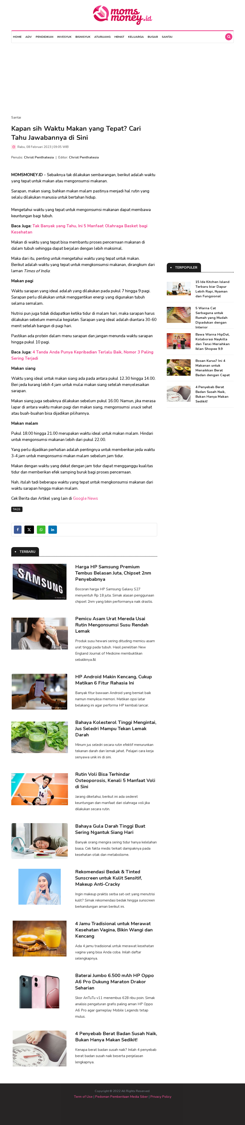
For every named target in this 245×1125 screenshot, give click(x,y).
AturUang (102, 37)
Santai (167, 37)
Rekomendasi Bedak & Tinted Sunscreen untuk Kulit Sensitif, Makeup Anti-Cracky (108, 878)
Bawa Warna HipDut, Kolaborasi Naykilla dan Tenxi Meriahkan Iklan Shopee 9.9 (212, 341)
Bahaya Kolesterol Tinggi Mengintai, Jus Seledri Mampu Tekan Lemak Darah (115, 728)
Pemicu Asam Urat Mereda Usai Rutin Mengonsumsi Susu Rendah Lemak (111, 624)
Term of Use (83, 1096)
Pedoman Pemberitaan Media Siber (121, 1096)
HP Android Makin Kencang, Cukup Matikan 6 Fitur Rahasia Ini (113, 680)
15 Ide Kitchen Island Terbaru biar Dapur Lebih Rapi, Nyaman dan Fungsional (212, 289)
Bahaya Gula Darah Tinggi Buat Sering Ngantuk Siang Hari (110, 829)
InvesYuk (64, 37)
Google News (85, 498)
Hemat (119, 37)
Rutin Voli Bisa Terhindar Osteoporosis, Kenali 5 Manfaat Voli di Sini (115, 780)
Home (17, 37)
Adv (28, 37)
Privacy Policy (160, 1096)
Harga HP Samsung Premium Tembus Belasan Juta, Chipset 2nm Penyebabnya (113, 573)
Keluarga (136, 37)
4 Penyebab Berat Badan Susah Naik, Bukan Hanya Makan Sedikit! (116, 1036)
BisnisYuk (82, 37)
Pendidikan (44, 37)
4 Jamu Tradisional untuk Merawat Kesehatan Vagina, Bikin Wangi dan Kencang (114, 929)
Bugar (153, 37)
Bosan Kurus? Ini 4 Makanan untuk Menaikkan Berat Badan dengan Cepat (212, 368)
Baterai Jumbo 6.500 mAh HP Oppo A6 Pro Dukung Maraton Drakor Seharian (114, 981)
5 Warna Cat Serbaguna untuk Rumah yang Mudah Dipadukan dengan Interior (211, 318)
